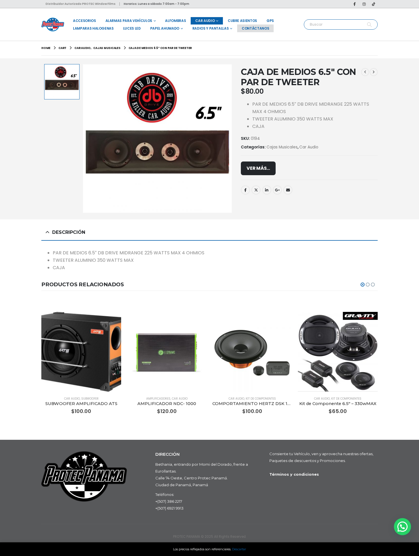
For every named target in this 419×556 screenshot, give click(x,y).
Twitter (256, 190)
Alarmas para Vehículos (128, 20)
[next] (374, 72)
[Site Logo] (52, 24)
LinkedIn (266, 190)
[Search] (369, 24)
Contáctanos (255, 28)
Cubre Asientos (242, 20)
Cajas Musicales (282, 147)
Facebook (245, 190)
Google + (277, 190)
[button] (362, 284)
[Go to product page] (81, 352)
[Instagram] (364, 4)
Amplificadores (158, 398)
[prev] (365, 72)
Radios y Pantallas (210, 28)
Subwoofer (90, 398)
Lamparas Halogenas (93, 28)
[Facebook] (355, 4)
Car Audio (205, 20)
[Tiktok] (373, 4)
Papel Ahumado (164, 28)
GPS (270, 20)
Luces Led (132, 28)
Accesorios (84, 20)
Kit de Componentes (261, 398)
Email (287, 190)
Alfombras (175, 20)
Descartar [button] (239, 549)
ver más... (258, 168)
